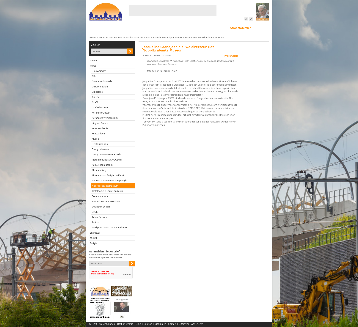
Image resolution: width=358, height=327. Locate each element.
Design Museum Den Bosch (106, 154)
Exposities (97, 91)
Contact (172, 324)
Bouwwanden (99, 71)
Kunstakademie (100, 128)
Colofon (148, 324)
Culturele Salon (100, 86)
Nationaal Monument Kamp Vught (109, 180)
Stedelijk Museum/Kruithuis (106, 201)
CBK (94, 76)
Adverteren (197, 324)
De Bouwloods (100, 144)
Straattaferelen (240, 28)
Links (138, 324)
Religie (93, 243)
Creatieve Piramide (102, 81)
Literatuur (95, 232)
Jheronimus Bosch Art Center (107, 159)
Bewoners (145, 28)
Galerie (96, 97)
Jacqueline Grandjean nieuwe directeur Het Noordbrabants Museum (188, 37)
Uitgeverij (184, 324)
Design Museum (100, 149)
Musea (118, 37)
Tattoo (95, 222)
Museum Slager (100, 170)
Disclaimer (160, 324)
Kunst (110, 37)
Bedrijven (179, 28)
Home (93, 37)
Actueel (94, 28)
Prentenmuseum (100, 196)
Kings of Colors (100, 123)
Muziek (93, 238)
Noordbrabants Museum (137, 37)
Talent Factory (99, 217)
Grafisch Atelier (100, 107)
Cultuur (162, 28)
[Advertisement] (172, 10)
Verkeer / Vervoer (201, 28)
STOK (95, 211)
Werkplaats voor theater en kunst (109, 227)
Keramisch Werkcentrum (105, 118)
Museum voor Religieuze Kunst (108, 175)
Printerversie (231, 55)
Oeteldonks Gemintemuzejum (107, 191)
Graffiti (95, 102)
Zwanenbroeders (101, 206)
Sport (221, 28)
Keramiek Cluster (101, 112)
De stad (109, 28)
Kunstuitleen (98, 133)
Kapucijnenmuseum (102, 164)
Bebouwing (127, 28)
